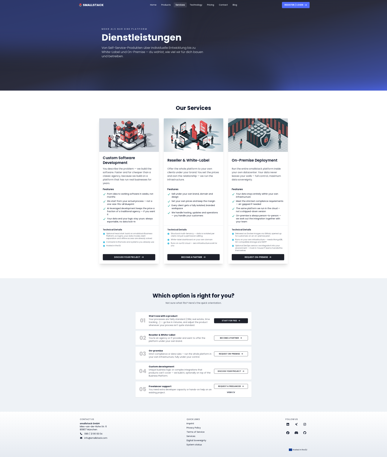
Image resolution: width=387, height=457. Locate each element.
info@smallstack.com (95, 437)
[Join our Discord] (296, 432)
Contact (223, 4)
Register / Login (294, 4)
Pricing (210, 4)
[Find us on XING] (296, 424)
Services (180, 4)
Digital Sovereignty (196, 440)
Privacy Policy (194, 427)
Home (153, 4)
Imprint (190, 423)
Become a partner (191, 257)
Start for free (229, 320)
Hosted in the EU (300, 450)
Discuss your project (127, 257)
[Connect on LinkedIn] (287, 424)
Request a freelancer (229, 386)
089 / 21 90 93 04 (93, 433)
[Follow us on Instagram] (304, 424)
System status (194, 444)
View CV (231, 392)
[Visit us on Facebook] (287, 432)
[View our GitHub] (304, 432)
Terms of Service (196, 431)
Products (166, 4)
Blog (235, 4)
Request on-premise (256, 257)
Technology (196, 4)
